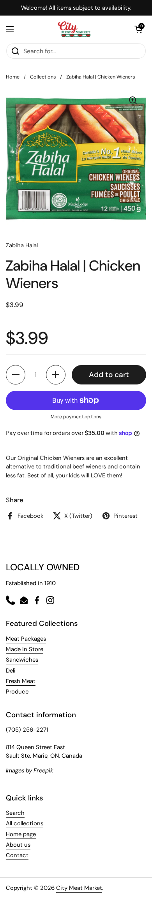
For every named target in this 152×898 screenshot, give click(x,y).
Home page (21, 834)
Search (15, 813)
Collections (43, 76)
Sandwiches (22, 660)
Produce (17, 691)
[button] (15, 374)
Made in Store (24, 649)
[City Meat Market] (74, 29)
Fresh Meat (20, 681)
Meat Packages (26, 639)
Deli (11, 670)
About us (18, 845)
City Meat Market (79, 888)
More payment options (76, 417)
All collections (24, 823)
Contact (17, 855)
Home (12, 76)
